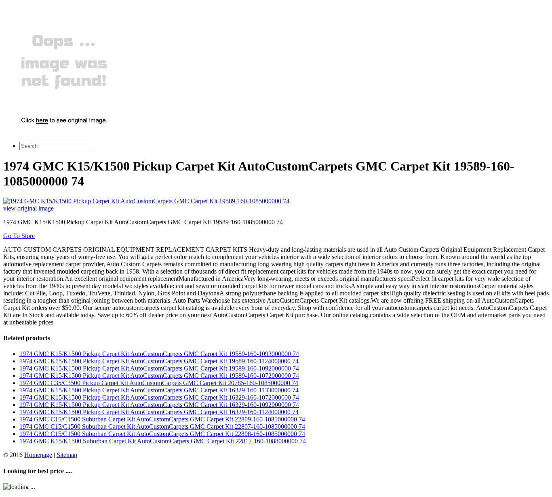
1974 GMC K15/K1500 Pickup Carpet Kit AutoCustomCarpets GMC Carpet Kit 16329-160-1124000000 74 (159, 412)
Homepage (38, 454)
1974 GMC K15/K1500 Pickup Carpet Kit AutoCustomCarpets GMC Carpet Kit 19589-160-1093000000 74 (159, 353)
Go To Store (19, 235)
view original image (28, 208)
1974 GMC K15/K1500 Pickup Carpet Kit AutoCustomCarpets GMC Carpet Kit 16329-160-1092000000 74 (159, 404)
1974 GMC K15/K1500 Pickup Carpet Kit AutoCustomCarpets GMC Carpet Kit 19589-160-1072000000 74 (159, 375)
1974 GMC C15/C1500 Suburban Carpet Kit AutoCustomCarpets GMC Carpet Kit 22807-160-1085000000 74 (162, 426)
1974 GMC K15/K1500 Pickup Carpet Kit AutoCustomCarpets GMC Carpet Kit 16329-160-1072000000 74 (159, 397)
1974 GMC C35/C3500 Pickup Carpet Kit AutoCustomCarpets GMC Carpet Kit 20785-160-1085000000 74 (158, 382)
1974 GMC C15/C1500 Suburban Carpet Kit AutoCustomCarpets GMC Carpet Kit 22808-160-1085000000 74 (162, 433)
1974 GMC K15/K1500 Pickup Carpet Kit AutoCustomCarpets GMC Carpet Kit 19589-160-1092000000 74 (159, 368)
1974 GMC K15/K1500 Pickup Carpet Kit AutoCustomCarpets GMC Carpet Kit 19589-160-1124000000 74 (159, 361)
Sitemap (67, 454)
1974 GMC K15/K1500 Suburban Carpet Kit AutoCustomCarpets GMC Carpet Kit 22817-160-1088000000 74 (162, 441)
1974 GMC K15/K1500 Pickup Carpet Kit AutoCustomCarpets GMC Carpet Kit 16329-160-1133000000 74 (159, 390)
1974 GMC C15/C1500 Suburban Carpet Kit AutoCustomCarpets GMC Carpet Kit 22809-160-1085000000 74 (162, 419)
